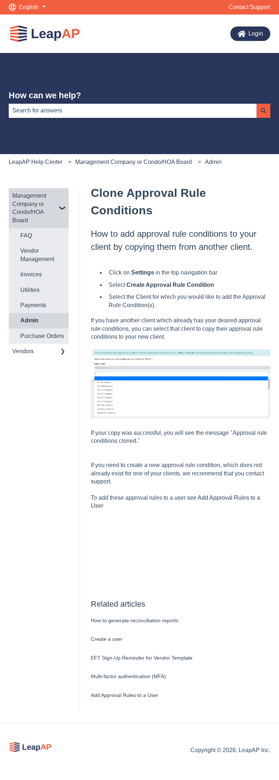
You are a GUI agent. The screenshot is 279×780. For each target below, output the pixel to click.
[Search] (263, 110)
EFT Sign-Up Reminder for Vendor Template (142, 658)
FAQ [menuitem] (26, 235)
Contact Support (249, 7)
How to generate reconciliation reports (134, 620)
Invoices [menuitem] (31, 274)
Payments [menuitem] (33, 305)
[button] (63, 196)
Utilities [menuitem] (30, 290)
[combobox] (132, 110)
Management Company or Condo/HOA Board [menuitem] (29, 208)
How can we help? (45, 95)
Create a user (106, 639)
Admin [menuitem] (29, 320)
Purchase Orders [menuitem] (42, 336)
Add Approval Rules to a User (124, 695)
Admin (213, 162)
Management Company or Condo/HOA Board (133, 162)
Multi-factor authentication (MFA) (128, 676)
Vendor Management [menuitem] (37, 255)
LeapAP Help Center (35, 162)
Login (255, 33)
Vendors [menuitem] (23, 351)
